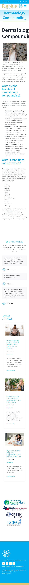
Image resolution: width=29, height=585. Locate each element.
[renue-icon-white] (6, 550)
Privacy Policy (14, 572)
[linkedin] (26, 1)
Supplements (9, 354)
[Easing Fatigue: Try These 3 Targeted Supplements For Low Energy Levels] (14, 379)
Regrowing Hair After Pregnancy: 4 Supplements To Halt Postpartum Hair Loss (14, 454)
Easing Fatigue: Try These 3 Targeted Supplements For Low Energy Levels (14, 399)
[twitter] (20, 1)
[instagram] (23, 1)
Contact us (7, 2)
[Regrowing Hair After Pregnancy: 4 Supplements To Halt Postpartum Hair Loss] (14, 434)
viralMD (9, 573)
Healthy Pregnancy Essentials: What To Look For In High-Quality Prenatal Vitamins (13, 344)
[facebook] (18, 1)
